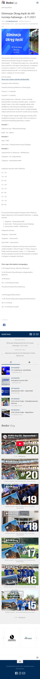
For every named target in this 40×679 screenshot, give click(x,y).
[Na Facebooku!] (30, 334)
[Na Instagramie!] (34, 334)
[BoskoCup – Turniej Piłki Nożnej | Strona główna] (12, 2)
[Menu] (37, 2)
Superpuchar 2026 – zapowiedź (22, 391)
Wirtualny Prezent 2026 (19, 380)
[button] (22, 456)
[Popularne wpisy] (29, 362)
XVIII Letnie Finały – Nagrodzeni (22, 412)
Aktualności (7, 7)
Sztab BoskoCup (12, 21)
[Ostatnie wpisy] (11, 362)
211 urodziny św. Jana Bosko (21, 370)
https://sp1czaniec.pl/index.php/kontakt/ (15, 79)
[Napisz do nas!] (37, 334)
